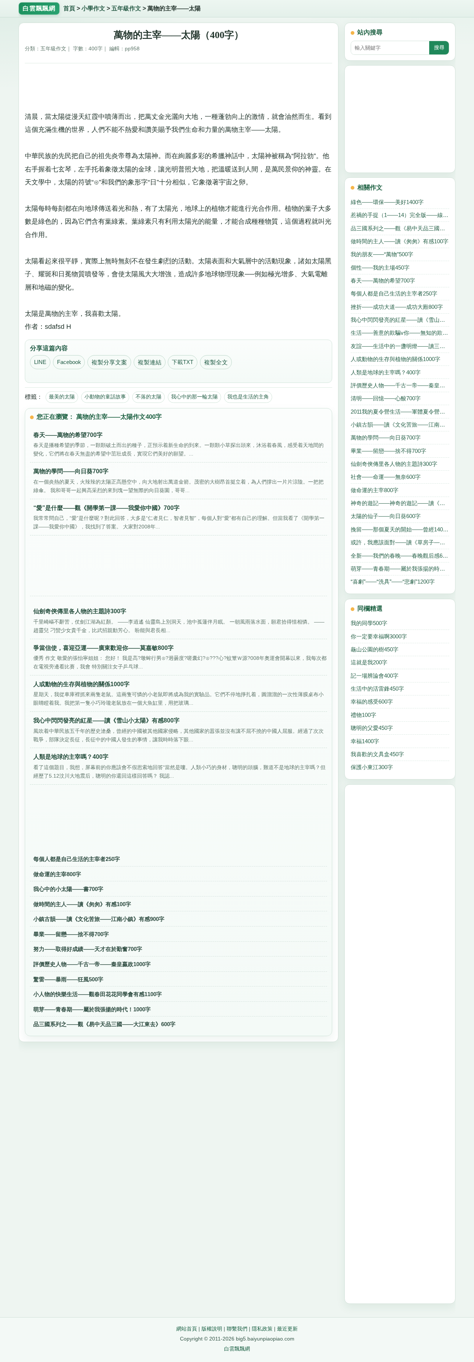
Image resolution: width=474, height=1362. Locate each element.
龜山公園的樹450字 (374, 649)
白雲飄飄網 (237, 1349)
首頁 (69, 8)
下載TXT (182, 362)
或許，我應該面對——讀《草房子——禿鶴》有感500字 (400, 542)
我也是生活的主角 (248, 397)
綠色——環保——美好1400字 (387, 202)
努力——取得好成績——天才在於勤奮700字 (87, 949)
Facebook (69, 362)
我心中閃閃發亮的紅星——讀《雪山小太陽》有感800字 (400, 320)
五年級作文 (126, 8)
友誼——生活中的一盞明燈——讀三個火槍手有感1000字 (400, 346)
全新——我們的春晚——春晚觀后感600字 (400, 556)
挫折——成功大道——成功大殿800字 (397, 307)
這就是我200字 (369, 662)
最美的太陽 (62, 397)
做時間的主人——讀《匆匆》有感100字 (82, 904)
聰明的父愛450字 (372, 728)
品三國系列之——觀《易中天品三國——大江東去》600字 (104, 1024)
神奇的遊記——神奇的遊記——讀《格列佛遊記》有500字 (400, 503)
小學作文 (93, 8)
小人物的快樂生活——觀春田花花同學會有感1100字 (97, 994)
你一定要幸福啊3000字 (379, 636)
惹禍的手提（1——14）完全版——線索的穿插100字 (400, 215)
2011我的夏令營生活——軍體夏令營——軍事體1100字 (400, 411)
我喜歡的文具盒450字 (377, 754)
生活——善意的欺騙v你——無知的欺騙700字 (400, 333)
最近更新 (287, 1329)
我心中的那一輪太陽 (194, 397)
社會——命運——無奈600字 (386, 477)
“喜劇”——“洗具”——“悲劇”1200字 (393, 581)
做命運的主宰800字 (57, 874)
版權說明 (211, 1329)
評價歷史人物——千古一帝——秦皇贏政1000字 (92, 964)
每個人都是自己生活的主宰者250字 (76, 859)
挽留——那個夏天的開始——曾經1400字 (400, 529)
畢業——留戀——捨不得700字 (71, 934)
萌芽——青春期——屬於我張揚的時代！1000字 (92, 1009)
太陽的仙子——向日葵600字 (386, 516)
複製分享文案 (109, 362)
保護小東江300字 (372, 767)
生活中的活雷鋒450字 (377, 688)
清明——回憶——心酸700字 (386, 398)
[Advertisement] (179, 84)
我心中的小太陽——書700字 (68, 889)
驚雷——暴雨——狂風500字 (68, 979)
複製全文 (216, 362)
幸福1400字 (365, 741)
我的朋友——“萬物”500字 (382, 254)
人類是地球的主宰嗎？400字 (386, 372)
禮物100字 (363, 715)
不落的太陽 (148, 397)
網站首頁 (186, 1329)
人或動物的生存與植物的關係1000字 (395, 359)
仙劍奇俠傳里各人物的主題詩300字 (394, 464)
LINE (40, 362)
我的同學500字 (369, 623)
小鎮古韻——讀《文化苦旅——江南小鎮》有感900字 (98, 919)
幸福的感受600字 (372, 701)
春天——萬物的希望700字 (383, 280)
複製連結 (149, 362)
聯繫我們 (237, 1329)
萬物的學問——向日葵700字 (386, 437)
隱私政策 (262, 1329)
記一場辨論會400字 (374, 675)
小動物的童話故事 (105, 397)
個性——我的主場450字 (380, 267)
